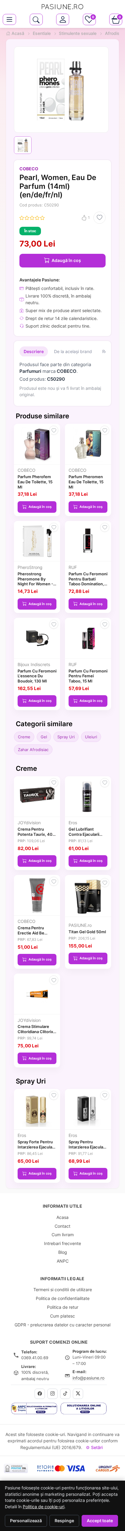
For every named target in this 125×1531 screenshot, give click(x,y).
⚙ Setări (94, 1447)
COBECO (28, 168)
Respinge (64, 1520)
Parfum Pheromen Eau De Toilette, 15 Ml (86, 481)
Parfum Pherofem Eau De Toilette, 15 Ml (35, 481)
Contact (62, 1226)
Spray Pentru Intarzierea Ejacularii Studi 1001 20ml (87, 1147)
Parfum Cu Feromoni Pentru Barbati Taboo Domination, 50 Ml (88, 581)
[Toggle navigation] (9, 19)
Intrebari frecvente (62, 1243)
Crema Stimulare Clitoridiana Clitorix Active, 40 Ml (35, 1031)
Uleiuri (91, 736)
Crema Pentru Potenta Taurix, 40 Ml (35, 834)
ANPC (63, 1261)
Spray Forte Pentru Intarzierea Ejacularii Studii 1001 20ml (37, 1147)
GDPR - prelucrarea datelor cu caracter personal (62, 1324)
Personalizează (26, 1520)
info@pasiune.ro (88, 1377)
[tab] (62, 19)
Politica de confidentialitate (63, 1298)
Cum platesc (62, 1315)
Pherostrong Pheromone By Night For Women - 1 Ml (37, 581)
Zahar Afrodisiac (33, 749)
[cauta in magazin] (36, 19)
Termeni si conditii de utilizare (62, 1289)
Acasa (62, 1217)
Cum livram (63, 1234)
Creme (24, 736)
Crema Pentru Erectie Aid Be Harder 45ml (31, 933)
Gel (44, 736)
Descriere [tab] (34, 351)
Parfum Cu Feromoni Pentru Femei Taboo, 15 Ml (88, 676)
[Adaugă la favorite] (99, 218)
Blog (62, 1252)
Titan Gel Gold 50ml (87, 931)
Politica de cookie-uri (43, 1506)
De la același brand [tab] (73, 351)
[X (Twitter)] (78, 1394)
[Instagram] (52, 1394)
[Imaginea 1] (23, 145)
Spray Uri (66, 736)
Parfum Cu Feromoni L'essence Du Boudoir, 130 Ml (37, 676)
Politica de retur (62, 1307)
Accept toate (100, 1520)
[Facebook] (40, 1394)
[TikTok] (65, 1394)
